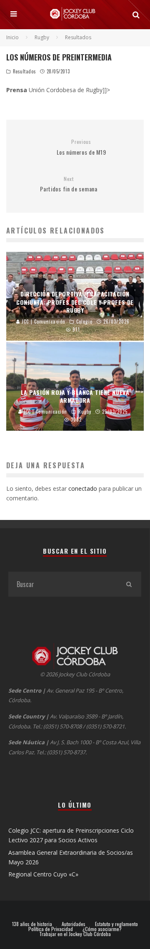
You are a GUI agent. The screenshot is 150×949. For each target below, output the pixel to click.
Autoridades (73, 923)
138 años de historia (32, 923)
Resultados (24, 71)
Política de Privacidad (50, 928)
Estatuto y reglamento (116, 923)
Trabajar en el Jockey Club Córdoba (75, 933)
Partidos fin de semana (68, 184)
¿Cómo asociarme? (102, 928)
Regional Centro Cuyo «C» (43, 874)
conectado (82, 488)
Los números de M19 (81, 147)
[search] (128, 584)
